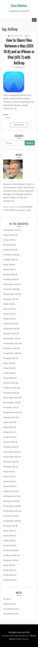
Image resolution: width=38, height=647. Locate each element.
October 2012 (10, 462)
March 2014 (10, 383)
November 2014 (11, 343)
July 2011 (8, 531)
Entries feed (10, 604)
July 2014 (9, 363)
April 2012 (9, 486)
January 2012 (10, 501)
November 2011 (11, 511)
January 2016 (10, 279)
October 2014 (10, 348)
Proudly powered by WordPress (15, 636)
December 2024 (11, 230)
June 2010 (9, 570)
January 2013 (10, 447)
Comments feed (12, 609)
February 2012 (11, 496)
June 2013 (9, 427)
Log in (8, 599)
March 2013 (10, 442)
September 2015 (11, 294)
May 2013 (9, 432)
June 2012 (9, 476)
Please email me (10, 207)
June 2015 (9, 309)
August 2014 (10, 358)
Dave (28, 36)
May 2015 (9, 314)
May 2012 (9, 481)
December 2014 (11, 338)
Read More (19, 125)
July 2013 (9, 422)
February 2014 (11, 388)
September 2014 (11, 353)
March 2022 (10, 235)
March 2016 (10, 274)
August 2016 (10, 260)
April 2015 (9, 319)
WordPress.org (11, 614)
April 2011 (9, 545)
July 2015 (8, 304)
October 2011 (10, 516)
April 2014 (9, 378)
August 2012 (10, 467)
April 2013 (9, 437)
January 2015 (10, 334)
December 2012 (11, 452)
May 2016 (9, 269)
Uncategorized (19, 67)
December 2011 (11, 506)
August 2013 (10, 417)
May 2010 (9, 575)
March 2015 (10, 324)
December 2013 (11, 398)
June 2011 (9, 536)
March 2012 (10, 491)
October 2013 (10, 407)
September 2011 (11, 521)
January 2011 (10, 560)
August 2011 (10, 526)
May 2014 (9, 373)
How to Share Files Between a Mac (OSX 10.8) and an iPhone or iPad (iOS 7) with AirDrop (19, 51)
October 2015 (10, 289)
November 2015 (11, 284)
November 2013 (11, 403)
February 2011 (11, 555)
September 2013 (11, 412)
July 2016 (9, 265)
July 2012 (9, 472)
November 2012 (11, 457)
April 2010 (9, 580)
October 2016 (10, 255)
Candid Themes (22, 639)
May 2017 (9, 240)
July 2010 (9, 565)
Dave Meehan (19, 5)
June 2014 (9, 368)
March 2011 (10, 550)
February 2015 (11, 329)
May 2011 (9, 541)
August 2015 (10, 299)
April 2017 (9, 245)
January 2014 (10, 393)
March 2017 (10, 250)
